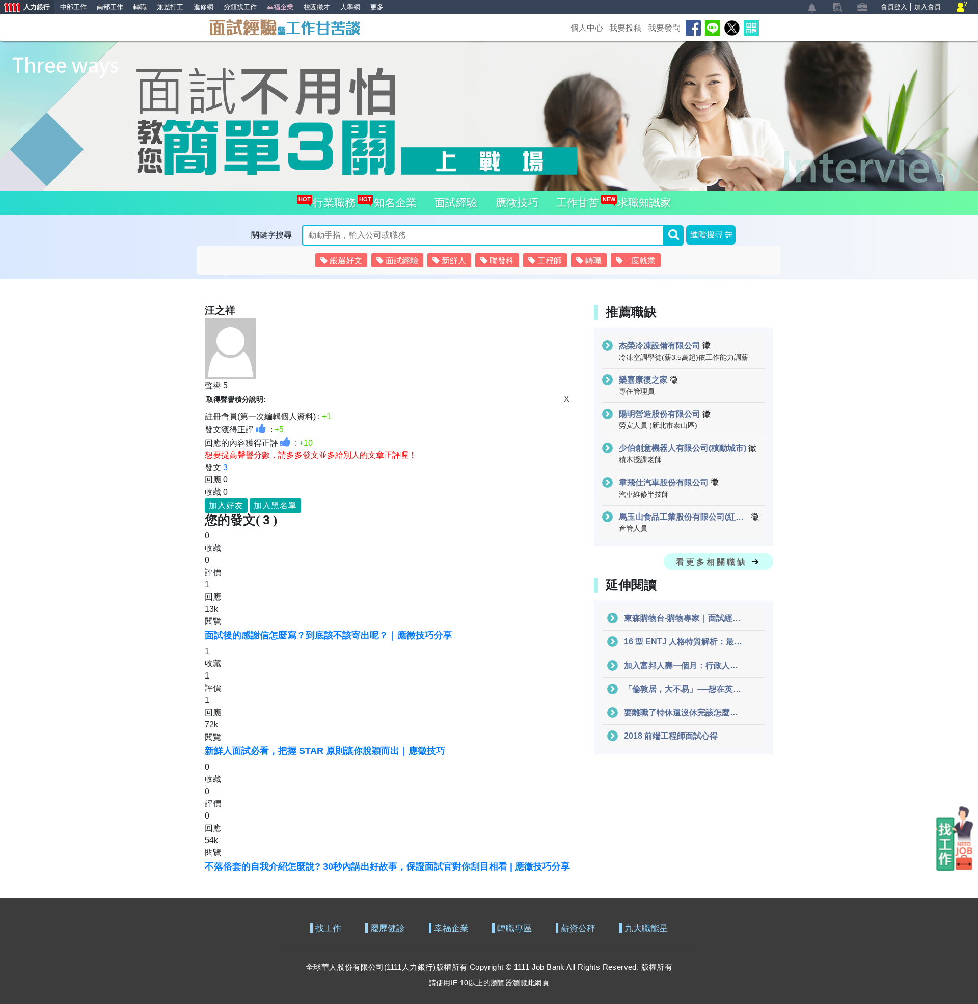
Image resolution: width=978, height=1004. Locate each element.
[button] (711, 235)
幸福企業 (451, 928)
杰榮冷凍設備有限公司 (659, 345)
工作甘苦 (577, 202)
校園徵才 (317, 7)
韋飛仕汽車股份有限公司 (664, 482)
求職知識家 (641, 202)
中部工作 (73, 7)
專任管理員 (637, 391)
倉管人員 (633, 528)
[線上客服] (962, 7)
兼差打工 (170, 7)
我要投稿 (625, 27)
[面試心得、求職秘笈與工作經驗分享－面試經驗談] (284, 26)
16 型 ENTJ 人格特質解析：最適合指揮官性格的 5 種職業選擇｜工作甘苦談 (684, 641)
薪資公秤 (578, 928)
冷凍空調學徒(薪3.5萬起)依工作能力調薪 (683, 357)
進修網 (203, 7)
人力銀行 (25, 8)
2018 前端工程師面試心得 (671, 735)
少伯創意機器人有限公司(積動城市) (682, 448)
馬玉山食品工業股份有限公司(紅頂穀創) (684, 516)
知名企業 (392, 202)
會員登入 (894, 7)
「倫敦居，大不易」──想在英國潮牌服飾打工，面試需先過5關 (684, 689)
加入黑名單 (275, 505)
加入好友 (226, 505)
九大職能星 (646, 928)
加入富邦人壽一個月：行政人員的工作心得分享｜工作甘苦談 (684, 665)
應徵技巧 (517, 202)
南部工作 (110, 7)
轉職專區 (514, 928)
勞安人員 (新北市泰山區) (658, 425)
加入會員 (927, 7)
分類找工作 (240, 7)
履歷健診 (387, 928)
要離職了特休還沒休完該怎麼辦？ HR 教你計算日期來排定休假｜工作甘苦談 (684, 712)
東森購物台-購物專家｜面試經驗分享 (684, 618)
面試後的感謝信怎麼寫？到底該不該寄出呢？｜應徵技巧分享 (328, 635)
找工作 (328, 928)
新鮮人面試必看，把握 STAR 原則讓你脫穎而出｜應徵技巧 (325, 751)
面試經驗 (455, 202)
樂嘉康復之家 (643, 379)
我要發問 (664, 27)
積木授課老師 (640, 459)
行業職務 (332, 202)
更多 (377, 7)
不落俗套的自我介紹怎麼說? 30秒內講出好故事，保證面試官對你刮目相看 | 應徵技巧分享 (387, 866)
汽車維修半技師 (644, 494)
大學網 (350, 7)
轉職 (140, 7)
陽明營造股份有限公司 (659, 414)
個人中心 (586, 27)
